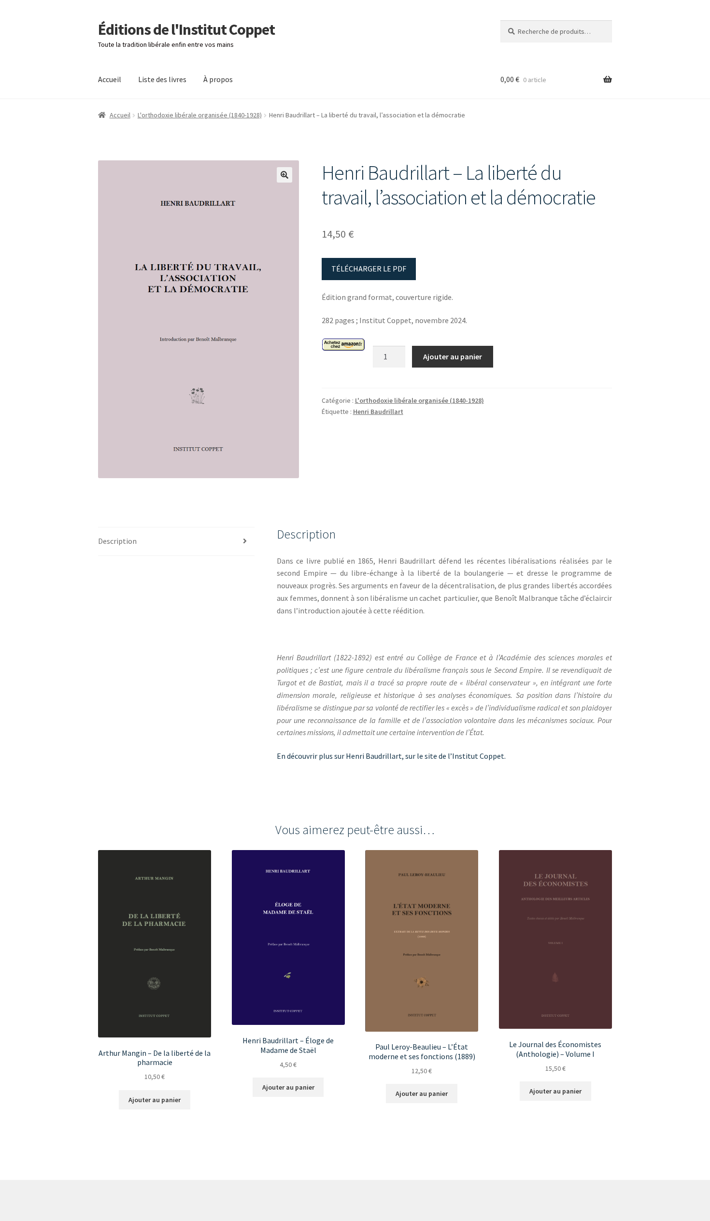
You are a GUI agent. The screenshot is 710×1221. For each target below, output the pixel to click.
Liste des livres (162, 79)
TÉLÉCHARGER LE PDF (368, 268)
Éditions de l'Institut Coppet (186, 29)
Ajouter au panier (452, 356)
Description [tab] (117, 541)
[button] (284, 175)
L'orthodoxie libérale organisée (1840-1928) (200, 115)
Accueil (109, 79)
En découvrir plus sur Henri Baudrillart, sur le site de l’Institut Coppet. (391, 756)
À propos (218, 79)
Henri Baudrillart (378, 411)
